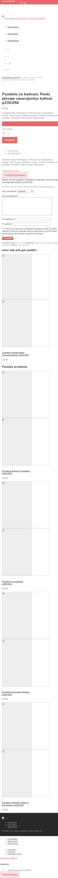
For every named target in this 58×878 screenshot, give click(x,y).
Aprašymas (12, 150)
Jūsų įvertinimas (10, 191)
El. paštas (7, 224)
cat (19, 245)
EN (25, 3)
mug (27, 245)
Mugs (11, 77)
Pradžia (5, 77)
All (43, 243)
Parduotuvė (13, 40)
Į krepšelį (10, 140)
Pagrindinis (13, 27)
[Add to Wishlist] (3, 144)
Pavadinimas (8, 219)
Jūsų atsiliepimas (10, 196)
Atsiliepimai (13, 153)
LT (21, 3)
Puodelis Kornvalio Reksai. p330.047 (16, 693)
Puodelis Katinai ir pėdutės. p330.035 (16, 472)
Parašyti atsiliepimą (15, 175)
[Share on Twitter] (4, 146)
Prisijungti (11, 852)
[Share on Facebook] (3, 146)
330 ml (17, 77)
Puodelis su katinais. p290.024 (12, 583)
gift (23, 245)
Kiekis (4, 129)
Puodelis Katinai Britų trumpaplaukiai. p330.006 (15, 354)
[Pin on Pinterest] (5, 146)
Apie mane (12, 33)
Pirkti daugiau (10, 874)
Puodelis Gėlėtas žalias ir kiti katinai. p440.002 (15, 804)
